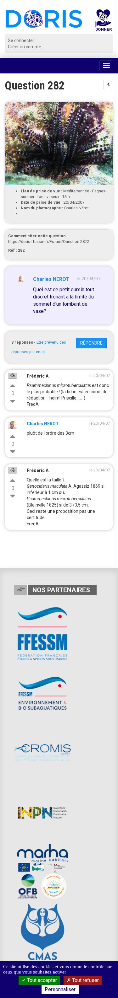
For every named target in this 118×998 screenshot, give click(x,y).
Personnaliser (60, 989)
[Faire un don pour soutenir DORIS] (103, 21)
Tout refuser (85, 980)
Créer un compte (24, 46)
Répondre (91, 343)
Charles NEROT (51, 279)
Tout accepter (41, 980)
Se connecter (21, 40)
